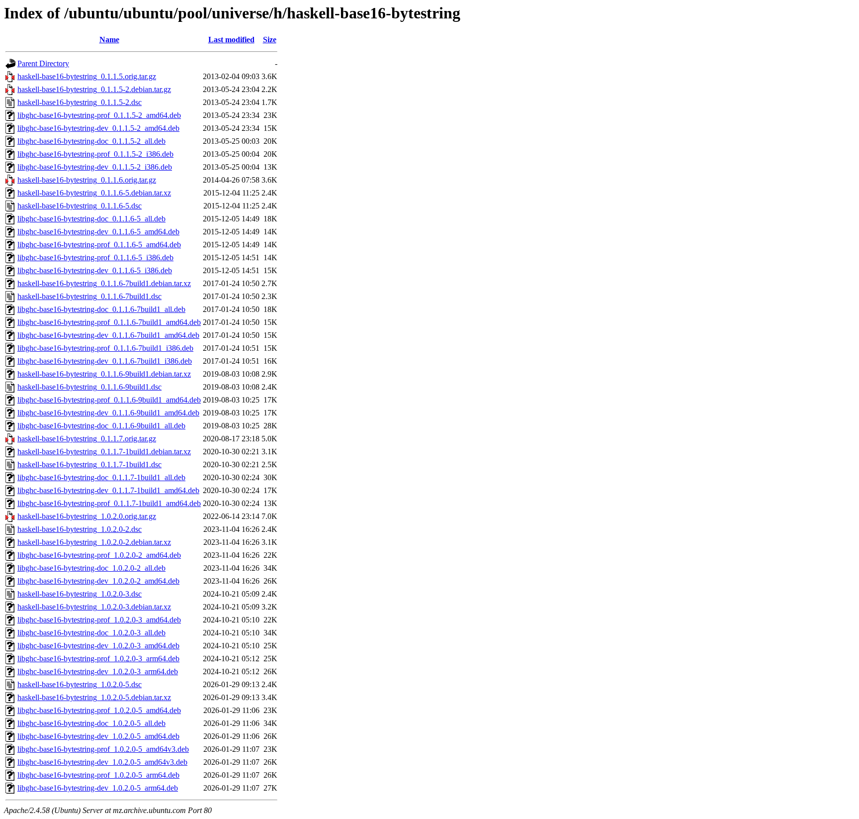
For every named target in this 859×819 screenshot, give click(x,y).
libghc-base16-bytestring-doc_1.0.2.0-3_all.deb (91, 632)
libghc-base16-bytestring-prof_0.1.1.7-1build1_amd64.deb (109, 503)
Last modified (231, 39)
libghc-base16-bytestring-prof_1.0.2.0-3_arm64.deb (98, 658)
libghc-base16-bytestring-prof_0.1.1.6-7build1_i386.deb (105, 348)
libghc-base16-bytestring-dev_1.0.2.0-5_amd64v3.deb (102, 762)
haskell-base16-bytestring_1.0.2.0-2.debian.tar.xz (94, 542)
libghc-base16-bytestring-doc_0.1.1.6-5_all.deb (91, 218)
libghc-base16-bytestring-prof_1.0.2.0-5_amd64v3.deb (103, 749)
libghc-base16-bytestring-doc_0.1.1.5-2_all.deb (91, 141)
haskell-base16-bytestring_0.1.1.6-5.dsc (79, 206)
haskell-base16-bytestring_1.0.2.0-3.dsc (79, 594)
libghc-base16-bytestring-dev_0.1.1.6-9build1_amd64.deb (108, 413)
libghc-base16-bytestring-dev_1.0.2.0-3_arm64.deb (97, 671)
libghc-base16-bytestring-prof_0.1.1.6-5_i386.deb (95, 257)
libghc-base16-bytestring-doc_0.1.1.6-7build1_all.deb (101, 309)
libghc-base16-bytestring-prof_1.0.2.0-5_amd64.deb (99, 710)
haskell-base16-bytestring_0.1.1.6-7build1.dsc (89, 296)
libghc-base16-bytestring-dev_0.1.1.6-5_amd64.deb (98, 231)
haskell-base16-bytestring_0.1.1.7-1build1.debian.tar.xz (104, 451)
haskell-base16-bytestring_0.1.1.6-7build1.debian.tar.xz (104, 283)
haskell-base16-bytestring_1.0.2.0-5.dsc (79, 684)
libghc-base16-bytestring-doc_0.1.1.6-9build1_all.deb (101, 425)
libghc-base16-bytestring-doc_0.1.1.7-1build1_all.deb (101, 477)
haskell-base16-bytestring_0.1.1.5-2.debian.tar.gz (94, 89)
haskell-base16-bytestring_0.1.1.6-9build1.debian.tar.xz (104, 374)
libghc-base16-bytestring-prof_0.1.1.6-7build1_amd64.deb (109, 322)
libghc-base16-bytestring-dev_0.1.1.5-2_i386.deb (94, 167)
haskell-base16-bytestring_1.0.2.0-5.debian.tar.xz (94, 697)
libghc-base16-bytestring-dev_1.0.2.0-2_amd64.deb (98, 581)
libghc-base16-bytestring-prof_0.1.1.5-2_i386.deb (95, 154)
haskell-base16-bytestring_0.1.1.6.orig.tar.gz (86, 180)
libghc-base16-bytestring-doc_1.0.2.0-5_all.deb (91, 723)
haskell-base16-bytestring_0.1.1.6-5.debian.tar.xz (94, 193)
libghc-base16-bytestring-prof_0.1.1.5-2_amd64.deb (99, 115)
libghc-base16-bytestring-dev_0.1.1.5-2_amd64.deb (98, 128)
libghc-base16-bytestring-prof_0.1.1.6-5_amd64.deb (99, 244)
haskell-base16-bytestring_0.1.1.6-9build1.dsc (89, 387)
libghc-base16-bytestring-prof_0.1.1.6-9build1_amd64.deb (109, 400)
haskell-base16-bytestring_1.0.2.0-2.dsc (79, 529)
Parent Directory (43, 63)
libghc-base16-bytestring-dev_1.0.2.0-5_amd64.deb (98, 736)
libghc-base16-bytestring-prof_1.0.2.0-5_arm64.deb (98, 775)
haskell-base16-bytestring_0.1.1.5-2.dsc (79, 102)
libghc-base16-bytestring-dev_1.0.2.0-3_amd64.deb (98, 645)
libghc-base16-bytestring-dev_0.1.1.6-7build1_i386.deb (104, 361)
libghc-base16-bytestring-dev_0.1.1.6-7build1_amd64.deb (108, 335)
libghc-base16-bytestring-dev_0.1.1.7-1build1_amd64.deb (108, 490)
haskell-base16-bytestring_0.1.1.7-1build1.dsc (89, 464)
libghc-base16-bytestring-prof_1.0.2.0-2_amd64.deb (99, 555)
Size (269, 39)
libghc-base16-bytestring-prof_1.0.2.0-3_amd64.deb (99, 619)
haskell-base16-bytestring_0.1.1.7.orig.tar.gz (86, 438)
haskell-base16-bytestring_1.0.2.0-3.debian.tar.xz (94, 607)
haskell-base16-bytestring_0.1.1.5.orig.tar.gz (86, 76)
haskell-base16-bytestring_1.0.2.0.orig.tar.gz (86, 516)
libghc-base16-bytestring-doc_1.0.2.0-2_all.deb (91, 568)
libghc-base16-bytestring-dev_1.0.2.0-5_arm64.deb (97, 788)
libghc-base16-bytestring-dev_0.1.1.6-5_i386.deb (94, 270)
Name (109, 39)
